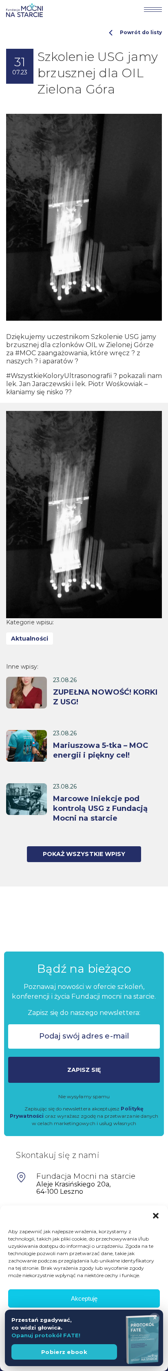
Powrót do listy (141, 32)
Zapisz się (84, 1069)
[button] (156, 1216)
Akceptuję (84, 1298)
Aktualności (29, 638)
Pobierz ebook (64, 1352)
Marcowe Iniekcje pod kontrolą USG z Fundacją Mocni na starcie (100, 808)
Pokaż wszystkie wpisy (84, 854)
